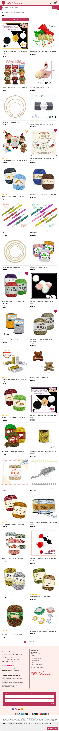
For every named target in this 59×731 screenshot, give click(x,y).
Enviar (52, 703)
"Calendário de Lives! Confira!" (31, 709)
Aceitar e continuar (52, 728)
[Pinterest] (19, 709)
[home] (14, 2)
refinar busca (15, 19)
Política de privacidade (36, 653)
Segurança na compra (36, 658)
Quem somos (34, 652)
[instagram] (16, 709)
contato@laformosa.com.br (8, 657)
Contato (33, 655)
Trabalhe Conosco (35, 660)
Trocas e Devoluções (36, 657)
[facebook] (13, 709)
